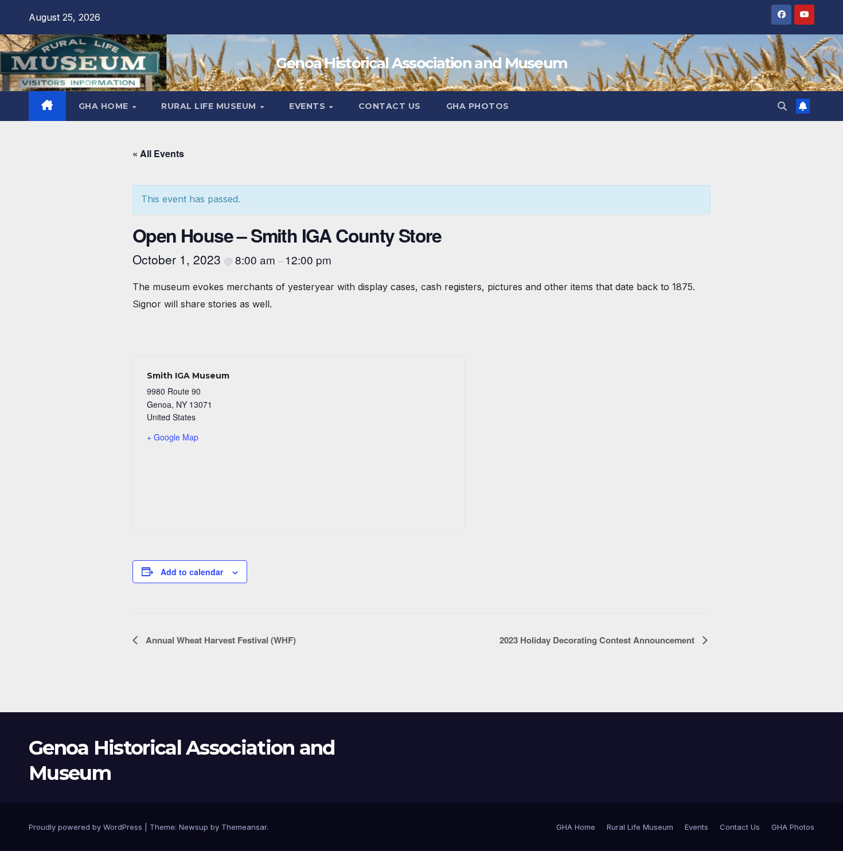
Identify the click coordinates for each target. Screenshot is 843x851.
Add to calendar (192, 571)
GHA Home (105, 106)
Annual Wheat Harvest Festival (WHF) (219, 640)
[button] (782, 106)
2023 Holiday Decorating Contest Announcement (598, 640)
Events (308, 106)
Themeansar (244, 827)
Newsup (193, 827)
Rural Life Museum (210, 106)
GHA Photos (477, 106)
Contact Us (389, 106)
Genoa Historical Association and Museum (422, 63)
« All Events (158, 153)
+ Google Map (172, 437)
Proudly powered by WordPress (87, 827)
